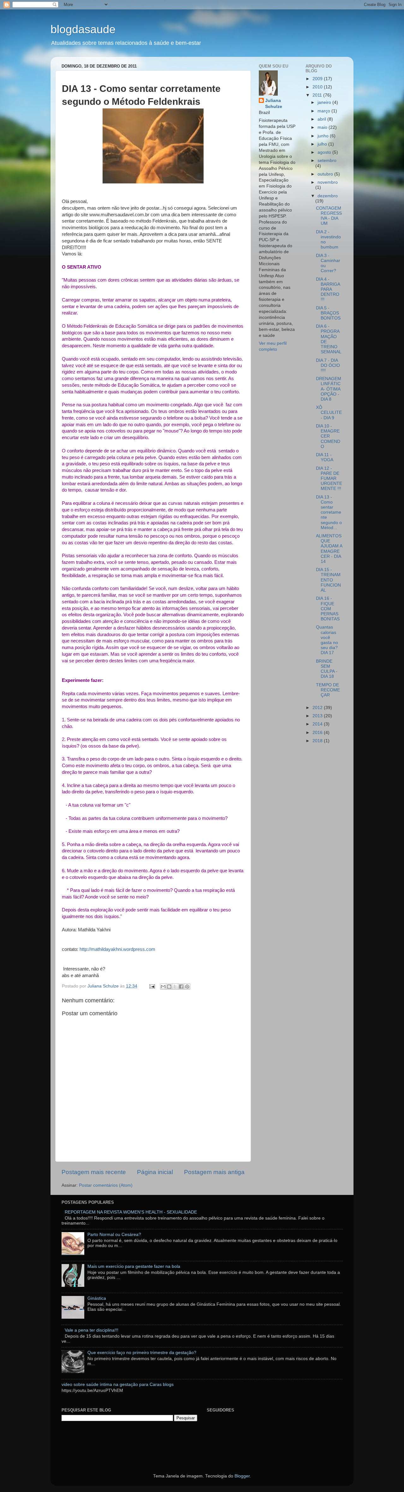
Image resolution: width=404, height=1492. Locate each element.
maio (323, 127)
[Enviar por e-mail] (163, 986)
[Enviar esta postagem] (151, 986)
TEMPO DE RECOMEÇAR (328, 690)
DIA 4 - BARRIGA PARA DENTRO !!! (328, 289)
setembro (327, 160)
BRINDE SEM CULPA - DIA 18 (326, 669)
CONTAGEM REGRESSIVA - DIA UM (329, 216)
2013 (318, 715)
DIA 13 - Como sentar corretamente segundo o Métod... (329, 512)
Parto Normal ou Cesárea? (114, 1234)
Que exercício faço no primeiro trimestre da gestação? (141, 1352)
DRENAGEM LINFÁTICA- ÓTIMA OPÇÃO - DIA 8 (328, 389)
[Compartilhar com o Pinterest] (187, 986)
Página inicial (155, 1172)
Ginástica (96, 1298)
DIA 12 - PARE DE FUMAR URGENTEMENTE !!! (329, 478)
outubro (326, 174)
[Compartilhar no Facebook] (181, 986)
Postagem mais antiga (214, 1172)
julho (323, 144)
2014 (318, 724)
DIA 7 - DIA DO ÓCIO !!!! (328, 365)
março (324, 111)
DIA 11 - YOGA (324, 457)
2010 (318, 87)
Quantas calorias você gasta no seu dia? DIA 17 (327, 640)
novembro (328, 182)
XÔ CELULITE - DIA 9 (329, 412)
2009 (318, 78)
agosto (325, 152)
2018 (318, 740)
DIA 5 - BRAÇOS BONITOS (328, 313)
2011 (317, 95)
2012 (318, 707)
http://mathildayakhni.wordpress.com (117, 949)
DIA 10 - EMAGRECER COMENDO (328, 436)
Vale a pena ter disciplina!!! (91, 1330)
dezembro (328, 196)
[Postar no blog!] (169, 986)
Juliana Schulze (273, 103)
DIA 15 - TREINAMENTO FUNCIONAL (328, 580)
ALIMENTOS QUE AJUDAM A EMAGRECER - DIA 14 (329, 549)
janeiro (325, 102)
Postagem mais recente (94, 1172)
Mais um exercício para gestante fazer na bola (133, 1266)
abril (322, 119)
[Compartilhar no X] (175, 986)
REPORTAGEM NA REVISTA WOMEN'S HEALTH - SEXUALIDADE (131, 1212)
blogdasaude (83, 29)
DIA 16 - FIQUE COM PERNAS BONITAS (328, 608)
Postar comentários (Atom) (106, 1185)
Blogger (242, 1476)
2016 (318, 732)
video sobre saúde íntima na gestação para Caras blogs (118, 1384)
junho (324, 136)
